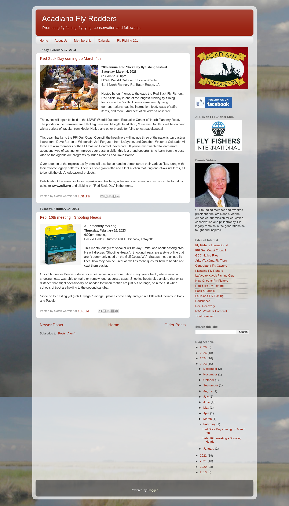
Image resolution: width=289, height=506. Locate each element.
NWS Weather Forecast (211, 311)
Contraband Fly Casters (211, 265)
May (206, 407)
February (209, 424)
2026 (204, 347)
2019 (204, 472)
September (211, 385)
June (207, 402)
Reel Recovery (205, 306)
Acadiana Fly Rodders (79, 18)
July (206, 396)
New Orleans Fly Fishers (211, 280)
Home (44, 40)
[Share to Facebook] (114, 196)
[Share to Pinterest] (118, 196)
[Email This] (102, 196)
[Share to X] (110, 196)
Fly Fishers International (211, 245)
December (210, 368)
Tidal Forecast (204, 316)
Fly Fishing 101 (127, 40)
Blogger (152, 490)
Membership (82, 40)
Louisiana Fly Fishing (209, 295)
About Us (61, 40)
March (208, 418)
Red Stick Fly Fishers (209, 285)
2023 (204, 364)
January (209, 448)
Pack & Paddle (205, 290)
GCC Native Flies (206, 255)
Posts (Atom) (67, 333)
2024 (204, 358)
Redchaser (202, 301)
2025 (204, 353)
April (206, 413)
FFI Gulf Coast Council (210, 250)
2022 (204, 455)
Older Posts (175, 325)
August (208, 391)
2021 (204, 461)
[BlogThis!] (106, 196)
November (210, 374)
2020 (204, 466)
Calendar (104, 40)
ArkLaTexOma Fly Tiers (211, 260)
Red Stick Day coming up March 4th (70, 58)
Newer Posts (51, 325)
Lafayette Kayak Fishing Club (214, 275)
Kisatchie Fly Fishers (209, 270)
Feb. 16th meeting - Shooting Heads (70, 217)
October (209, 380)
